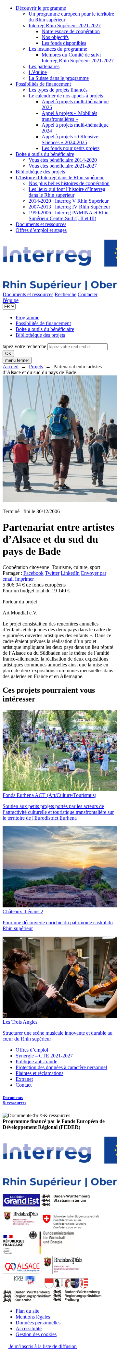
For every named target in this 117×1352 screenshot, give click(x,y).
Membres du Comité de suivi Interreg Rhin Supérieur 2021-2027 (78, 57)
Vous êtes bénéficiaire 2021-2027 (63, 166)
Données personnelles (38, 1322)
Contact (24, 1085)
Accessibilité (29, 1328)
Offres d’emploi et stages (41, 230)
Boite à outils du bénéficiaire (45, 154)
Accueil (11, 366)
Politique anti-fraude (36, 1061)
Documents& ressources (14, 1100)
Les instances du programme (58, 49)
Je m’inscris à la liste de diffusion (42, 1346)
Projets (36, 366)
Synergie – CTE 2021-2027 (44, 1055)
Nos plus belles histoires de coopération (69, 183)
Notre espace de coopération (71, 31)
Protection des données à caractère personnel (61, 1067)
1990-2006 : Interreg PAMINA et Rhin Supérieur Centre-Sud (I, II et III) (69, 215)
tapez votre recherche (24, 346)
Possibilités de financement (43, 84)
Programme (27, 317)
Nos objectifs (55, 37)
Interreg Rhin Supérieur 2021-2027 (65, 25)
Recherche (65, 294)
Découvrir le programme (41, 8)
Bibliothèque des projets (40, 171)
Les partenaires (44, 66)
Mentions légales (33, 1317)
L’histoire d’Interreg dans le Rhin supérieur (60, 177)
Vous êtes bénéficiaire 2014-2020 (63, 160)
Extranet (24, 1079)
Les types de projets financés (58, 90)
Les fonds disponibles (64, 43)
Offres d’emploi (32, 1050)
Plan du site (27, 1311)
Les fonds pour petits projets (70, 148)
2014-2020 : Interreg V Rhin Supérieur (69, 201)
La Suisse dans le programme (59, 78)
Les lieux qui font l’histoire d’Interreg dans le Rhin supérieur (67, 192)
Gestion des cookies (36, 1334)
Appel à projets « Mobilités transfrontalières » (69, 116)
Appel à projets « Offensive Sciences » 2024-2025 (70, 139)
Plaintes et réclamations (39, 1073)
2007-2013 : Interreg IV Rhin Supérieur (69, 206)
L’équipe (38, 72)
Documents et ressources (41, 224)
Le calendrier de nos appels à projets (66, 95)
